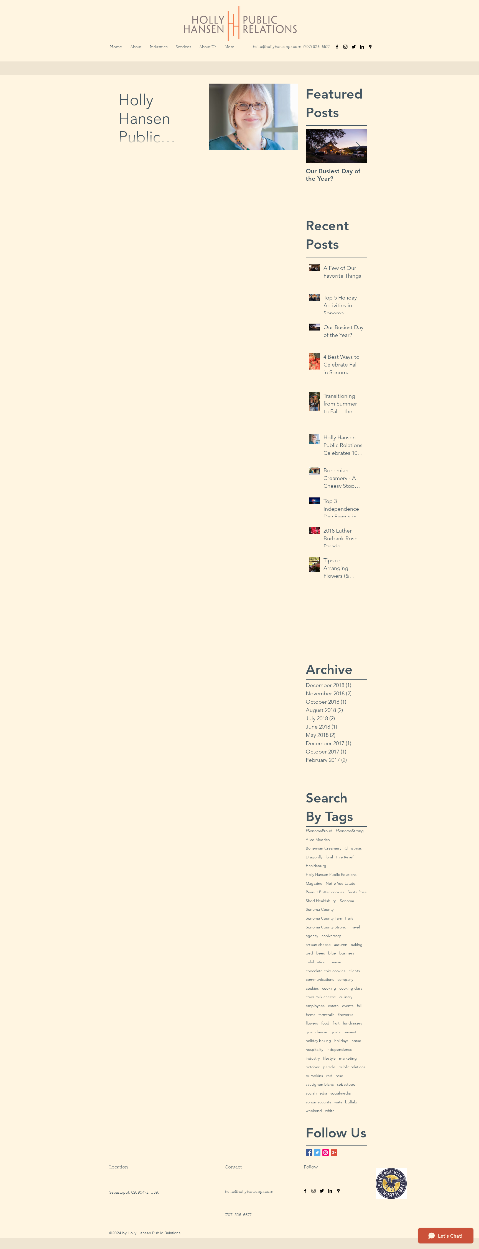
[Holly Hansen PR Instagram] (325, 1152)
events (347, 1005)
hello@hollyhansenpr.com (277, 47)
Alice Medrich (318, 839)
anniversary (331, 935)
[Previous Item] (314, 146)
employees (315, 1005)
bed (309, 953)
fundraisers (352, 1023)
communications (320, 979)
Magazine (314, 883)
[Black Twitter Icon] (353, 47)
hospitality (314, 1049)
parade (329, 1066)
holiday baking (318, 1040)
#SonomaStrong (350, 830)
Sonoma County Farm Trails (329, 918)
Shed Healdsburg (321, 900)
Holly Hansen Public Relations (331, 874)
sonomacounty (318, 1102)
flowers (312, 1023)
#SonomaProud (319, 830)
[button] (229, 47)
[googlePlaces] (370, 47)
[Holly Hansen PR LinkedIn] (330, 1191)
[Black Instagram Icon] (345, 47)
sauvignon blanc (320, 1084)
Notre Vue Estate (340, 883)
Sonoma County (319, 909)
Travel (355, 927)
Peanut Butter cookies (325, 891)
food (325, 1023)
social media (316, 1093)
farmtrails (326, 1014)
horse (356, 1040)
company (345, 979)
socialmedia (340, 1093)
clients (354, 970)
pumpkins (314, 1075)
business (346, 953)
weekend (314, 1110)
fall (359, 1005)
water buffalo (345, 1102)
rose (339, 1075)
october (313, 1066)
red (329, 1075)
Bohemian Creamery (323, 848)
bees (320, 953)
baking (357, 944)
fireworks (345, 1014)
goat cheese (316, 1031)
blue (332, 953)
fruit (336, 1023)
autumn (340, 944)
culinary (345, 996)
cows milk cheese (321, 996)
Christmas (353, 848)
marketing (348, 1058)
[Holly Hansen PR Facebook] (309, 1152)
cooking (329, 988)
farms (310, 1014)
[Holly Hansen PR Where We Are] (338, 1191)
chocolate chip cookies (325, 970)
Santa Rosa (357, 891)
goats (335, 1031)
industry (313, 1058)
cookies (312, 988)
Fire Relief (344, 857)
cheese (335, 961)
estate (333, 1005)
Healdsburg (316, 865)
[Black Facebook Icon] (337, 47)
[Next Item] (357, 146)
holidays (341, 1040)
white (330, 1110)
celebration (315, 961)
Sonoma (347, 900)
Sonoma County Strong (326, 927)
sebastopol (346, 1084)
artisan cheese (318, 944)
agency (312, 935)
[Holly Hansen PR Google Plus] (334, 1152)
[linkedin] (362, 47)
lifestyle (329, 1058)
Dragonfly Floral (319, 857)
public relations (352, 1066)
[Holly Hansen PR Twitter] (317, 1152)
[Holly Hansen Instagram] (313, 1191)
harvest (350, 1031)
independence (339, 1049)
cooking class (350, 988)
